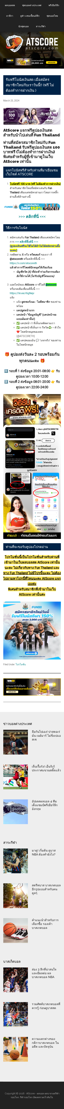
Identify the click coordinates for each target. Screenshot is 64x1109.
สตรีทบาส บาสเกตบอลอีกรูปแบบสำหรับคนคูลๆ (46, 889)
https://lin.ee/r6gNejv (22, 293)
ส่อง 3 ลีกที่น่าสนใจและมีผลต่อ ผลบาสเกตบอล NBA (44, 973)
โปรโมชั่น (21, 664)
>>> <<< (32, 216)
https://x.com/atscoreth (23, 263)
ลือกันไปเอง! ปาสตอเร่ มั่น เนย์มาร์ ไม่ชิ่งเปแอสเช (46, 735)
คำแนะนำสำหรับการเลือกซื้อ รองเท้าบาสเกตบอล (45, 924)
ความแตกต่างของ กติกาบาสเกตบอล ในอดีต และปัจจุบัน (45, 1042)
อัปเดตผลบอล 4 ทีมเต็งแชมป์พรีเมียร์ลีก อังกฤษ (45, 805)
